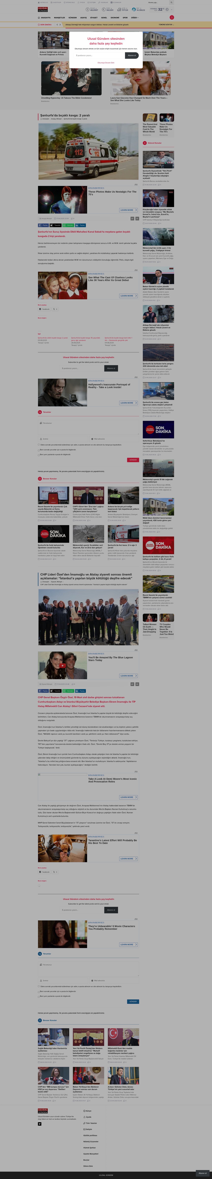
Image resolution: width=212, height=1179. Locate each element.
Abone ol (132, 55)
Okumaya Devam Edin (106, 63)
